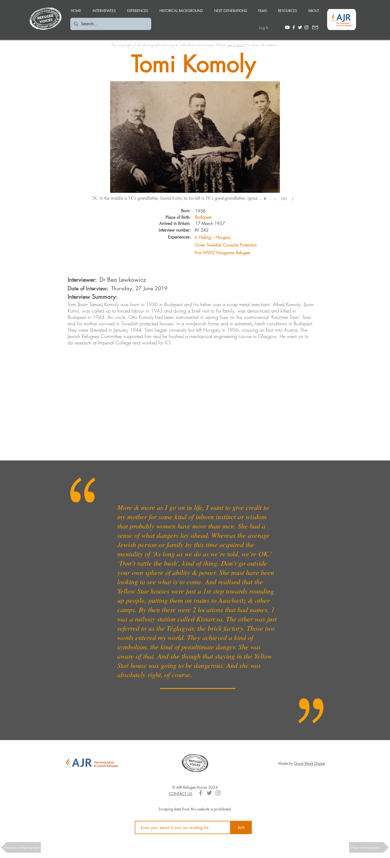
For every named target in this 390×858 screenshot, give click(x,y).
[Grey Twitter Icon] (209, 792)
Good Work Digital (309, 763)
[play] (265, 197)
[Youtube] (287, 27)
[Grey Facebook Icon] (200, 792)
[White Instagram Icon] (306, 27)
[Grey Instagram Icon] (218, 792)
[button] (137, 8)
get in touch (236, 44)
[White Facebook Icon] (293, 27)
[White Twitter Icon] (300, 27)
